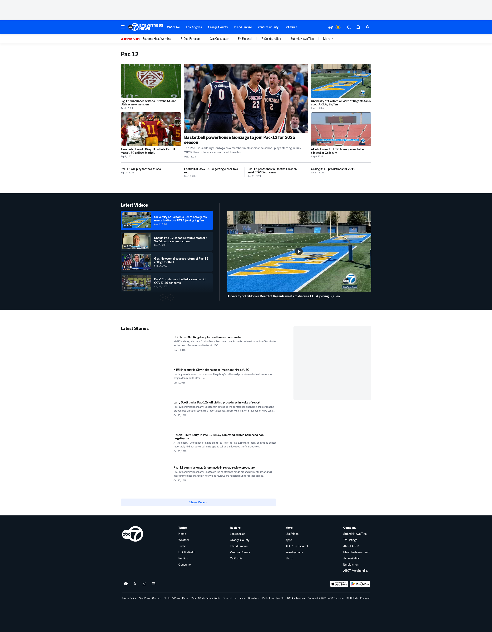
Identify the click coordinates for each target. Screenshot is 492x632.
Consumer (185, 564)
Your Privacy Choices (149, 598)
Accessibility (351, 558)
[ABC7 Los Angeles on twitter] (135, 584)
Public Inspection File (273, 598)
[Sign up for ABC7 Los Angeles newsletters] (153, 584)
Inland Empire (243, 27)
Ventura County (268, 27)
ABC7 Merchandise (355, 570)
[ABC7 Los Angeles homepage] (145, 27)
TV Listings (350, 540)
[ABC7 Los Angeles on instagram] (144, 584)
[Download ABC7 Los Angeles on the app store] (339, 584)
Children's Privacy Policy (176, 598)
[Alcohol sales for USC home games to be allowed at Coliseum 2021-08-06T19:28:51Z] (341, 129)
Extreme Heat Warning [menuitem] (157, 39)
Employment (351, 564)
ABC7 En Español (296, 546)
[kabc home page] (132, 534)
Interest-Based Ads (249, 598)
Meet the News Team (356, 552)
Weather (183, 540)
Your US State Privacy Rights (205, 598)
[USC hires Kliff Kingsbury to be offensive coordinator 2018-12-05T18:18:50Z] (145, 349)
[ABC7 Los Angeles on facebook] (126, 584)
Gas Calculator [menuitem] (219, 39)
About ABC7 (351, 546)
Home (182, 533)
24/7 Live (173, 27)
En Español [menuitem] (245, 39)
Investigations (294, 552)
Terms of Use (230, 598)
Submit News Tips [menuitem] (302, 39)
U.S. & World (186, 552)
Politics (183, 558)
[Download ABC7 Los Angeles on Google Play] (360, 584)
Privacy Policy (129, 598)
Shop (288, 558)
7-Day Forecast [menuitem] (190, 39)
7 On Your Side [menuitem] (271, 39)
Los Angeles (194, 27)
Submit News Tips (355, 533)
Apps (288, 540)
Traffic (182, 546)
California (291, 27)
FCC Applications (296, 598)
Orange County (218, 27)
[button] (123, 27)
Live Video (292, 533)
